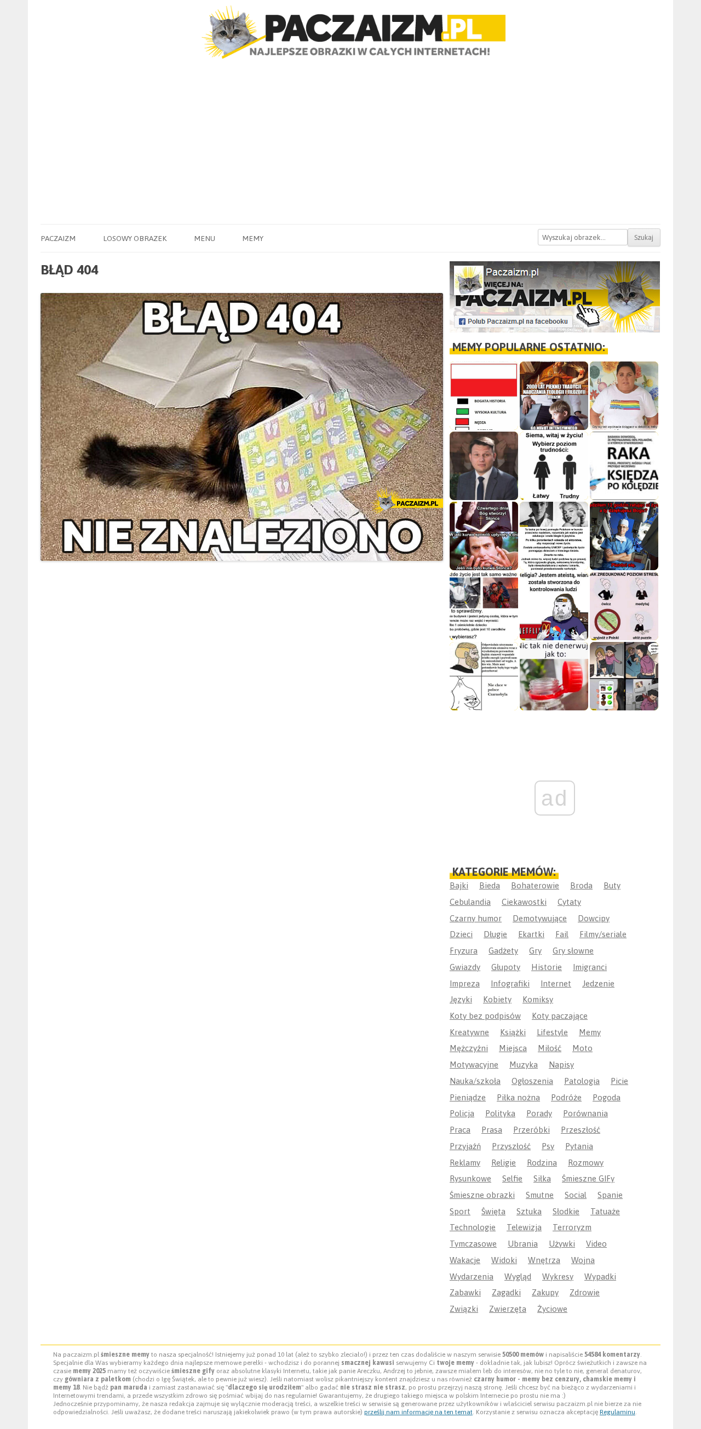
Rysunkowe (470, 1178)
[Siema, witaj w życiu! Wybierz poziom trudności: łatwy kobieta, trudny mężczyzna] (554, 466)
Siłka (542, 1178)
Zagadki (506, 1292)
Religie (503, 1162)
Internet (556, 983)
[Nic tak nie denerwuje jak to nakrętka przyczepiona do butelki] (554, 676)
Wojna (583, 1260)
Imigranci (590, 967)
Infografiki (510, 983)
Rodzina (542, 1162)
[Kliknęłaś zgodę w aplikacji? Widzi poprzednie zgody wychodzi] (624, 676)
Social (576, 1195)
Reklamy (465, 1162)
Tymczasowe (473, 1243)
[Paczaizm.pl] (350, 32)
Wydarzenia (471, 1276)
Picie (619, 1081)
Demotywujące (540, 918)
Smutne (540, 1195)
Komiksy (537, 999)
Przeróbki (531, 1129)
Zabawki (465, 1292)
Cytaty (569, 901)
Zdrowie (585, 1292)
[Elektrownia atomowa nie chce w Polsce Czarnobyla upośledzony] (484, 676)
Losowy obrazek (134, 238)
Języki (461, 999)
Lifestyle (552, 1032)
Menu (204, 238)
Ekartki (531, 934)
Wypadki (600, 1276)
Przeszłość (580, 1129)
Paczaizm (58, 238)
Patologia (582, 1081)
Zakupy (545, 1292)
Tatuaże (605, 1211)
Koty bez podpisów (485, 1015)
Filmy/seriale (603, 934)
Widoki (504, 1260)
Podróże (566, 1097)
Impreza (465, 983)
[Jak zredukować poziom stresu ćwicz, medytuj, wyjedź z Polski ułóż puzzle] (624, 606)
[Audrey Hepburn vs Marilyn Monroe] (554, 536)
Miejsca (513, 1048)
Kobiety (497, 999)
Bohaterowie (535, 885)
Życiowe (552, 1308)
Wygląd (517, 1276)
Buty (612, 885)
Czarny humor (476, 918)
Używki (562, 1243)
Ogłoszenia (532, 1081)
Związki (464, 1308)
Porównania (585, 1113)
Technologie (473, 1227)
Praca (460, 1129)
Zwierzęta (507, 1308)
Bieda (489, 885)
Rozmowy (586, 1162)
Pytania (579, 1146)
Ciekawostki (524, 901)
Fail (561, 934)
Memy (252, 238)
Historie (546, 967)
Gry (535, 950)
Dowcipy (594, 918)
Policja (462, 1113)
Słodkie (566, 1211)
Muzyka (523, 1064)
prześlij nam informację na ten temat (418, 1412)
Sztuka (529, 1211)
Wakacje (465, 1260)
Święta (493, 1211)
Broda (581, 885)
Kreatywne (469, 1032)
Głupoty (505, 967)
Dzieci (461, 934)
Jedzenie (598, 983)
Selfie (512, 1178)
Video (596, 1243)
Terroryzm (572, 1227)
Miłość (549, 1048)
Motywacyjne (474, 1064)
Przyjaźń (465, 1146)
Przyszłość (511, 1146)
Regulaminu (617, 1412)
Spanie (610, 1195)
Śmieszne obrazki (482, 1195)
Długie (495, 934)
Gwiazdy (465, 967)
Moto (582, 1048)
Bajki (459, 885)
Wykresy (557, 1276)
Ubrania (523, 1243)
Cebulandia (470, 901)
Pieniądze (468, 1097)
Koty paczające (560, 1015)
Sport (460, 1211)
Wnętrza (544, 1260)
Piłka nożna (518, 1097)
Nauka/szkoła (475, 1081)
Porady (539, 1113)
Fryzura (464, 950)
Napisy (561, 1064)
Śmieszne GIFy (588, 1178)
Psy (548, 1146)
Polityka (500, 1113)
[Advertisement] (350, 142)
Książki (513, 1032)
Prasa (491, 1129)
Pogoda (606, 1097)
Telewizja (524, 1227)
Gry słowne (573, 950)
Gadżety (503, 950)
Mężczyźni (469, 1048)
